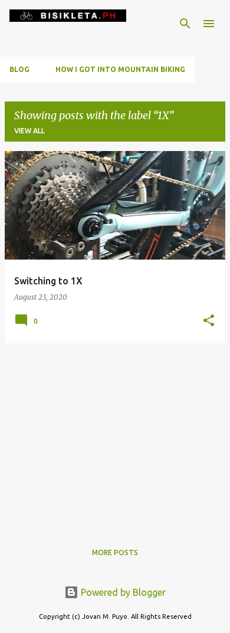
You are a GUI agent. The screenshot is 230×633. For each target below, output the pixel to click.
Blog (19, 69)
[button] (209, 321)
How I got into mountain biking (120, 69)
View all (29, 131)
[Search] (185, 23)
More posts (115, 552)
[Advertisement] (115, 435)
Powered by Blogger (122, 592)
